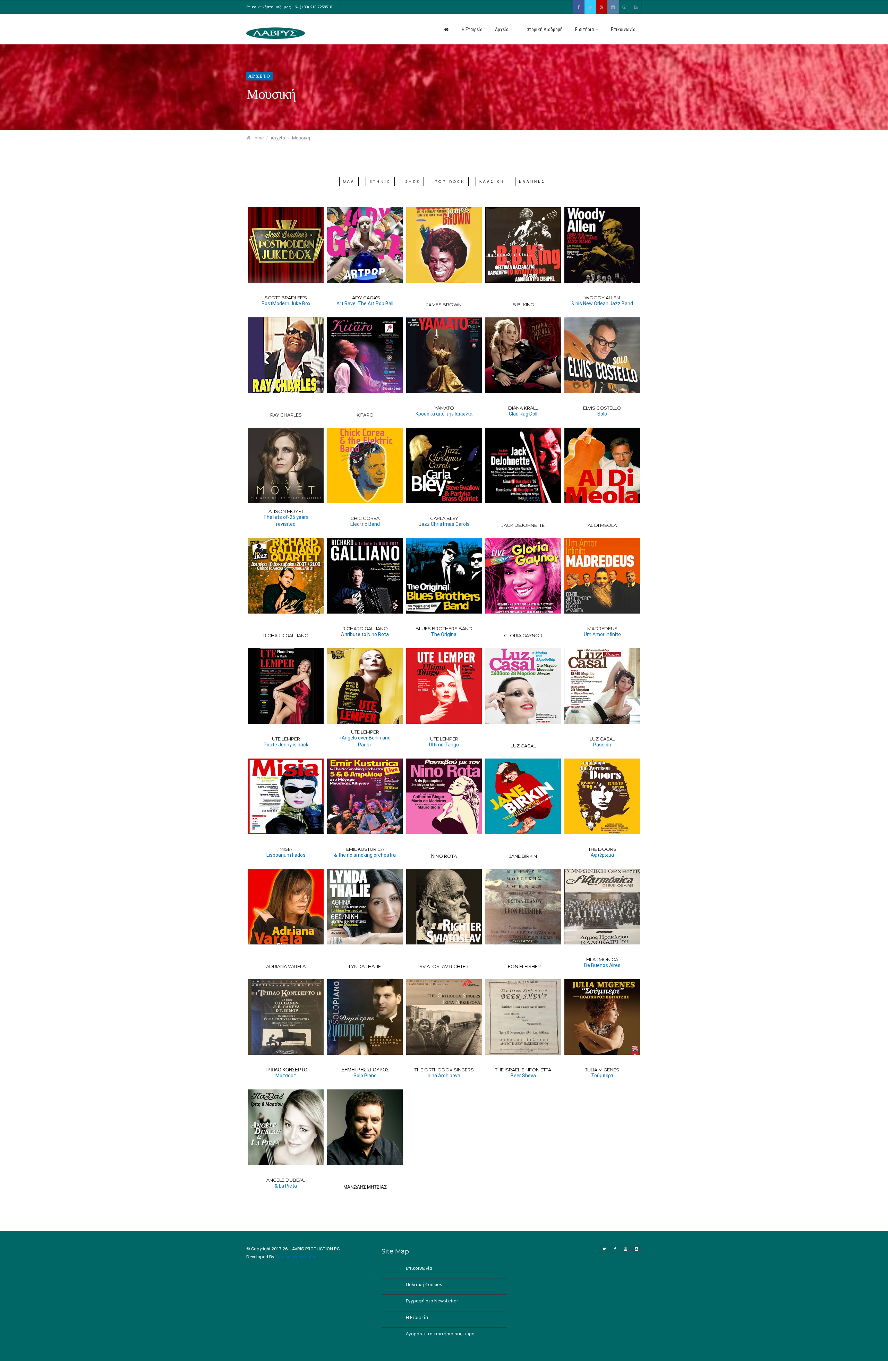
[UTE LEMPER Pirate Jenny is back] (286, 686)
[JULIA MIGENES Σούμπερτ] (602, 1017)
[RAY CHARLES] (286, 355)
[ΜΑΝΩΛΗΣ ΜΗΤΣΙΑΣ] (365, 1127)
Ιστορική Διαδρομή (544, 29)
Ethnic (380, 181)
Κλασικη (491, 181)
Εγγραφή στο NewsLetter (432, 1301)
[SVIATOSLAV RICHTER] (444, 906)
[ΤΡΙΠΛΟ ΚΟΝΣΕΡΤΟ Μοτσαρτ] (286, 1017)
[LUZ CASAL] (523, 686)
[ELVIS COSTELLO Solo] (602, 355)
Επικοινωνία (623, 29)
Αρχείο (502, 29)
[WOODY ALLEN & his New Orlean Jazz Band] (602, 245)
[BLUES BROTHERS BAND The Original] (444, 576)
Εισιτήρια (585, 29)
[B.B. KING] (523, 245)
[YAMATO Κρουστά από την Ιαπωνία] (444, 355)
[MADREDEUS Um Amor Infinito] (602, 576)
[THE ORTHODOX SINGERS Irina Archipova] (444, 1017)
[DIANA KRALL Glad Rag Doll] (523, 355)
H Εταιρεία (472, 29)
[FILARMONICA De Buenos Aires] (602, 906)
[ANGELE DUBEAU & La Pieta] (286, 1127)
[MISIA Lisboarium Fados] (286, 796)
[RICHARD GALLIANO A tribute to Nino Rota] (365, 576)
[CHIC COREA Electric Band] (365, 465)
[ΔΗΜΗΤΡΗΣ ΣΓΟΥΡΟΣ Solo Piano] (365, 1017)
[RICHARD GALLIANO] (286, 576)
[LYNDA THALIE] (365, 906)
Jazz (412, 181)
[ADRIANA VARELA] (286, 906)
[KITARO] (365, 355)
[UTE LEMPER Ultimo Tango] (444, 686)
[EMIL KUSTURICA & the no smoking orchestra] (365, 796)
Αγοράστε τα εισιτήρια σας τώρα (440, 1333)
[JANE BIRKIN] (523, 796)
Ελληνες (532, 181)
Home (257, 137)
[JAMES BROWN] (444, 245)
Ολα (349, 181)
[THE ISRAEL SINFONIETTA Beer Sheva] (523, 1017)
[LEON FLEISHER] (523, 906)
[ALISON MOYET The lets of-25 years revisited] (286, 465)
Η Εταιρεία (417, 1317)
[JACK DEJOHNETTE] (523, 465)
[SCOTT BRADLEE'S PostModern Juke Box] (286, 245)
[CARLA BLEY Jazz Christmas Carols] (444, 465)
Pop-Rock (450, 181)
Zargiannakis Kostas (295, 1256)
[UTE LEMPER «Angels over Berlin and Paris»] (365, 686)
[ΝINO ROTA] (444, 796)
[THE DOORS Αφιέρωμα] (602, 796)
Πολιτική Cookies (424, 1284)
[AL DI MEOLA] (602, 465)
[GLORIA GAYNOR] (523, 576)
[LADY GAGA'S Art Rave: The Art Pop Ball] (365, 245)
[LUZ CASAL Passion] (602, 686)
